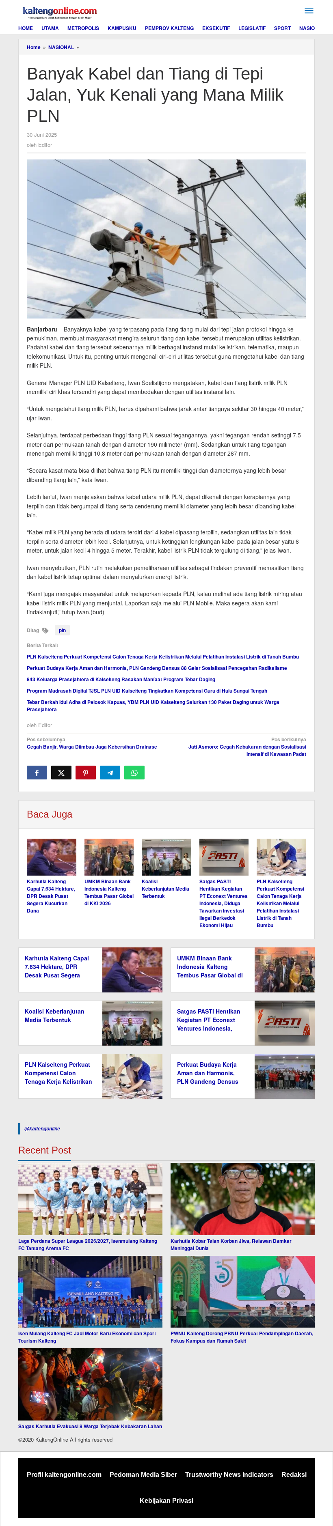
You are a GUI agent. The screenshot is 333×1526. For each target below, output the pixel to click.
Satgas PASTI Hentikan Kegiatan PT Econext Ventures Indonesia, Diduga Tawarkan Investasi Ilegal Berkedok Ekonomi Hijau (223, 903)
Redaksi (294, 1474)
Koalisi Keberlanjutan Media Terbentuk (165, 889)
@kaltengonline (42, 1128)
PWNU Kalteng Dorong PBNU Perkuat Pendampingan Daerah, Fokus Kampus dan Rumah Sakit (242, 1337)
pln (62, 630)
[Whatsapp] (134, 772)
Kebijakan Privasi (166, 1500)
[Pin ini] (86, 772)
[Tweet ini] (61, 772)
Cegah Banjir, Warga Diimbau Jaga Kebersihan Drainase (92, 743)
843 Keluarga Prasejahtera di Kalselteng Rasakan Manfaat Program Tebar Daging (121, 679)
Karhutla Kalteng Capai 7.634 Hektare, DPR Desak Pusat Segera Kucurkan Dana (51, 896)
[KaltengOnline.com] (60, 11)
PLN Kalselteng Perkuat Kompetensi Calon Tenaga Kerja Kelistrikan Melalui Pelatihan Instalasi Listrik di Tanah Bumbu (163, 656)
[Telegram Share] (110, 772)
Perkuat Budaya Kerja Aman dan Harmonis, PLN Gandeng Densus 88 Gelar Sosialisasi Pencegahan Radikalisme (157, 668)
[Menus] (309, 11)
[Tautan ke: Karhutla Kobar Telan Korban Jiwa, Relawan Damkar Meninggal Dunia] (243, 1199)
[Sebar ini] (37, 772)
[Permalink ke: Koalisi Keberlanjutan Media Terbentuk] (166, 857)
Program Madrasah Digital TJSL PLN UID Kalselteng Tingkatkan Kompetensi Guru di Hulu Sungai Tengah (147, 690)
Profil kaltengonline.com (64, 1474)
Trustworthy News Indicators (229, 1474)
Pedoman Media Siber (143, 1474)
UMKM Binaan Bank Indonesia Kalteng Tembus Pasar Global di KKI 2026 (109, 892)
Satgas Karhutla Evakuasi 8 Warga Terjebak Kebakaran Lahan (90, 1426)
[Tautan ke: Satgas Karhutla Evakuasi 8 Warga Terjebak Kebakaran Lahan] (90, 1384)
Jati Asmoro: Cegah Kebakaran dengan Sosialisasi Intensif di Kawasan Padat (247, 747)
